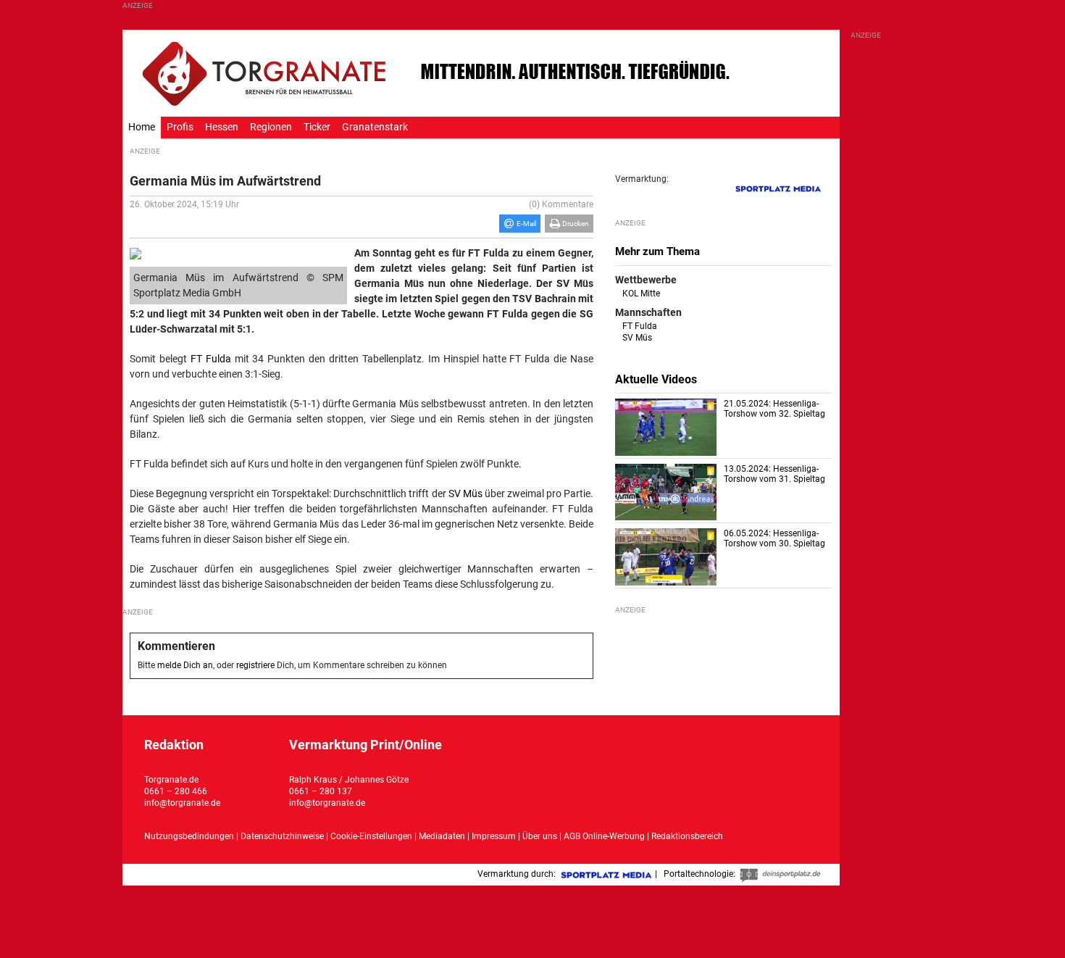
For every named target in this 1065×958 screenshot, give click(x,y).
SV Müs (465, 493)
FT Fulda (211, 359)
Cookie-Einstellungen (371, 836)
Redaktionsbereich (687, 836)
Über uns (539, 836)
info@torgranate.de (182, 803)
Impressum (494, 836)
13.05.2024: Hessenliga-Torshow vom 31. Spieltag (774, 474)
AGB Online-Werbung (604, 836)
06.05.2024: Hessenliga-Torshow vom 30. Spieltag (774, 538)
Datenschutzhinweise (282, 836)
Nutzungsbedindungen (189, 836)
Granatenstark (375, 127)
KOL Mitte (641, 293)
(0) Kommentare (561, 204)
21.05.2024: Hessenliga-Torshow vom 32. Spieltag (774, 409)
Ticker (317, 127)
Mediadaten (443, 836)
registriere (255, 665)
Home (141, 127)
